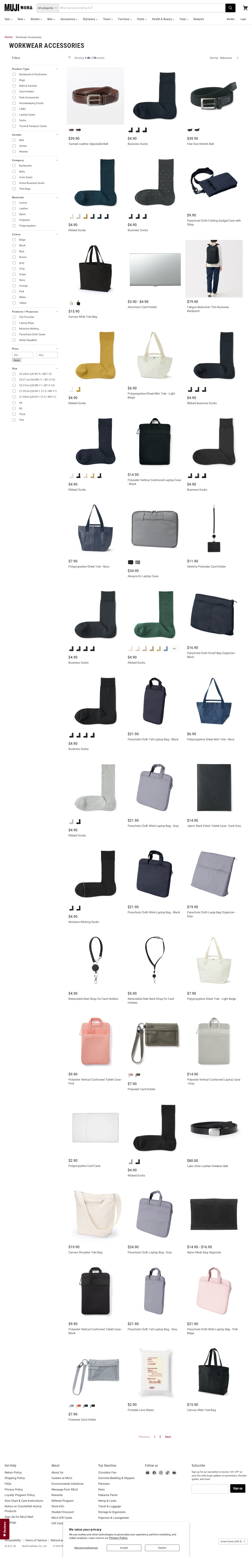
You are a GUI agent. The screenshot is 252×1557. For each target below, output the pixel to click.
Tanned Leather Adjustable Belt (88, 144)
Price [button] (15, 348)
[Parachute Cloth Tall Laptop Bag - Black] (155, 701)
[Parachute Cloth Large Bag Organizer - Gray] (214, 874)
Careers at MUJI (61, 1478)
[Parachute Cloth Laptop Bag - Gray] (155, 1214)
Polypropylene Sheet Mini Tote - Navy (210, 739)
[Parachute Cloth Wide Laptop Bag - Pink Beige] (214, 1291)
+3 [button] (174, 648)
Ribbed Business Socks (202, 403)
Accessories (68, 19)
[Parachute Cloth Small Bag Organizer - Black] (214, 614)
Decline (162, 1547)
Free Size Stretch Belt (200, 144)
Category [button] (18, 160)
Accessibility (13, 1540)
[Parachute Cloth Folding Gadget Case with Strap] (214, 182)
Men (50, 19)
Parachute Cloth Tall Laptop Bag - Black (153, 739)
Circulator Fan (107, 1472)
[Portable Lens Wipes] (155, 1371)
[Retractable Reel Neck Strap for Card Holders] (155, 960)
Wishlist (230, 19)
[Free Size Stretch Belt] (214, 96)
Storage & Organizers (112, 1512)
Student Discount (62, 1512)
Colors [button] (16, 234)
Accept (124, 1547)
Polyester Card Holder (141, 1089)
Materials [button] (18, 197)
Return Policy (13, 1472)
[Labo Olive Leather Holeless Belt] (214, 1128)
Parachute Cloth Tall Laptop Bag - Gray (152, 1329)
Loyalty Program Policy (20, 1495)
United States (231, 1541)
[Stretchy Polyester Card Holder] (214, 528)
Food (183, 19)
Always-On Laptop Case (143, 576)
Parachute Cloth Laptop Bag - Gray (150, 1252)
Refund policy (60, 1540)
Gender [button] (17, 134)
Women (35, 19)
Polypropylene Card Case (84, 1166)
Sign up (237, 1488)
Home (141, 19)
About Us (57, 1472)
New (21, 19)
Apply (16, 360)
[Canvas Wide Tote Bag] (95, 269)
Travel (107, 19)
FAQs (8, 1483)
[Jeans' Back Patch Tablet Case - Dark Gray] (214, 787)
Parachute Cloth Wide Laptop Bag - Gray (153, 826)
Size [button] (14, 368)
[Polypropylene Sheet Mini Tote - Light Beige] (155, 355)
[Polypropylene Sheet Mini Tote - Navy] (214, 701)
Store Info (57, 1506)
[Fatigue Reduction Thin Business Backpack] (214, 269)
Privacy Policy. (118, 1538)
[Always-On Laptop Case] (155, 528)
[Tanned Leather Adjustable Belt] (95, 96)
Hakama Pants (108, 1495)
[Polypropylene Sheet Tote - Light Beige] (214, 960)
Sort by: (214, 57)
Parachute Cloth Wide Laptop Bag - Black (154, 912)
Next (168, 1437)
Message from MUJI (64, 1489)
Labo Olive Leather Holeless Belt (207, 1166)
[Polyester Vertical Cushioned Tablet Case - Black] (95, 1291)
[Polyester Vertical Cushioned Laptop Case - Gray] (214, 1041)
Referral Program (62, 1500)
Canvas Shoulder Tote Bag (85, 1252)
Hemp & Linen (107, 1500)
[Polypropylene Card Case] (95, 1128)
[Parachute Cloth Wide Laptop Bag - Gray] (155, 787)
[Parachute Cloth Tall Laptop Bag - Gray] (155, 1291)
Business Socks (138, 144)
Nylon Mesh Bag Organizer (204, 1252)
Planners (104, 1483)
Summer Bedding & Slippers (116, 1478)
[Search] (230, 8)
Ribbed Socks (77, 230)
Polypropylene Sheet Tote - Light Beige (211, 999)
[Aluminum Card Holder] (155, 269)
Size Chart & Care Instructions (24, 1500)
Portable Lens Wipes (141, 1410)
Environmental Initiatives (67, 1483)
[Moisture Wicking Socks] (95, 874)
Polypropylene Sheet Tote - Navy (89, 566)
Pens (101, 1489)
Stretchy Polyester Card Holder (206, 566)
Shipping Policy (15, 1478)
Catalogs (10, 1522)
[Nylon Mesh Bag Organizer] (214, 1214)
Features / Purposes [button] (25, 311)
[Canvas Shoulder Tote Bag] (95, 1214)
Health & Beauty (162, 19)
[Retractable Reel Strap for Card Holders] (95, 960)
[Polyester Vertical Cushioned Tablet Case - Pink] (95, 1041)
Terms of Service (36, 1540)
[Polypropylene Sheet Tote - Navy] (95, 528)
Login (243, 19)
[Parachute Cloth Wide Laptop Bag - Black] (155, 874)
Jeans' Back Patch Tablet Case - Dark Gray (214, 826)
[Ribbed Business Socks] (214, 355)
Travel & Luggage (109, 1506)
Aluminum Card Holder (142, 307)
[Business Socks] (155, 96)
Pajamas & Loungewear (113, 1517)
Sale (8, 19)
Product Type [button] (20, 69)
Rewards (199, 19)
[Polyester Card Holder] (155, 1041)
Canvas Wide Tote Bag (82, 316)
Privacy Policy (14, 1489)
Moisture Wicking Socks (83, 922)
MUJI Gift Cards (61, 1517)
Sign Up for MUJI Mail (19, 1517)
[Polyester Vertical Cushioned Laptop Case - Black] (155, 442)
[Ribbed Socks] (95, 182)
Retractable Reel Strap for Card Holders (93, 999)
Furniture (124, 19)
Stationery (89, 19)
